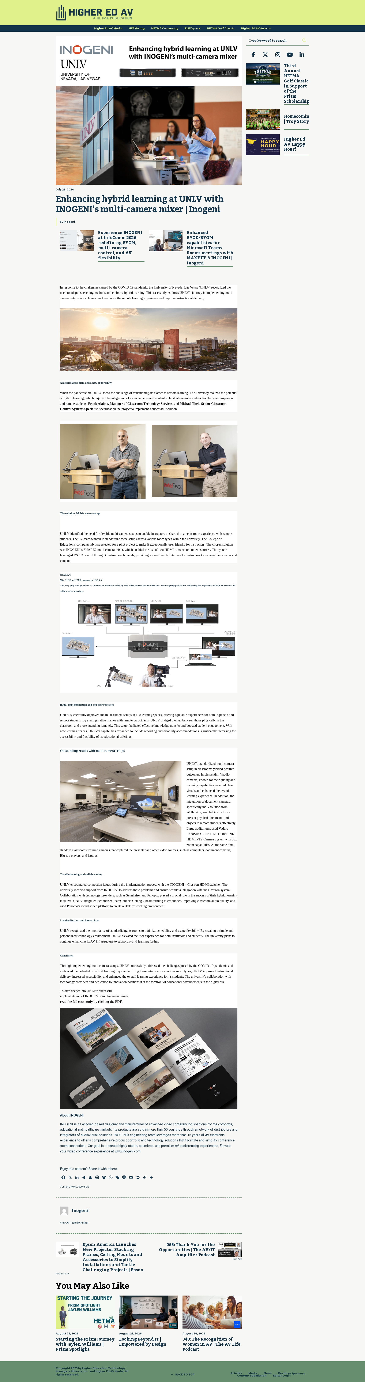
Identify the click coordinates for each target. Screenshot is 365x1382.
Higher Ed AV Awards (256, 28)
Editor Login (282, 1376)
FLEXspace (192, 28)
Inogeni (69, 221)
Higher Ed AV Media (108, 28)
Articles (236, 1373)
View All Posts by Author (74, 1222)
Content (64, 1186)
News (74, 1186)
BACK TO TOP (185, 1374)
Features (284, 1373)
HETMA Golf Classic (220, 28)
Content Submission (251, 1376)
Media (252, 1373)
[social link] (253, 54)
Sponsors (83, 1186)
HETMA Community (164, 28)
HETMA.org (137, 28)
